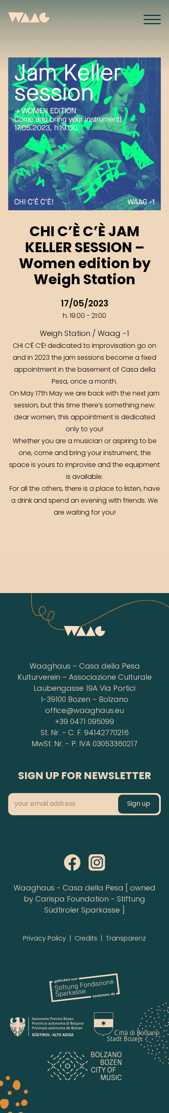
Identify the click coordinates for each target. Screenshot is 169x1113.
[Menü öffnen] (152, 19)
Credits (86, 939)
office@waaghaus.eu (84, 711)
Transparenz (126, 939)
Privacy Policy (44, 939)
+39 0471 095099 (84, 722)
